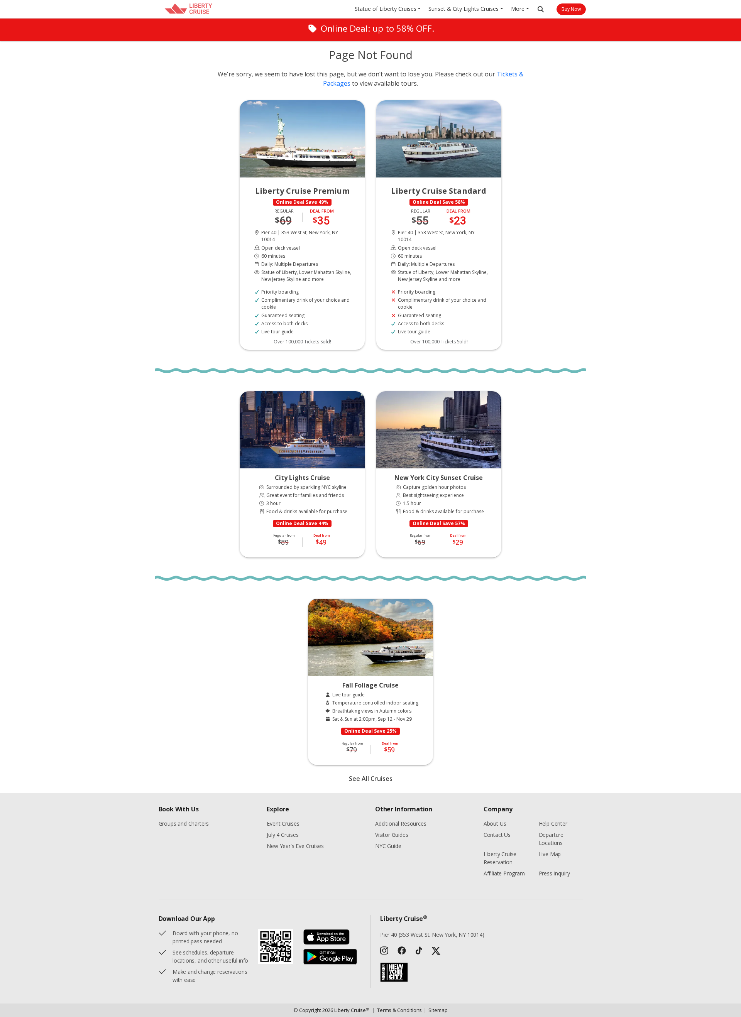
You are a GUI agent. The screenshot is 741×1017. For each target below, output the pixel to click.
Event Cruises (283, 823)
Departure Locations (551, 838)
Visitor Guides (391, 834)
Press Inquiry (554, 873)
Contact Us (497, 834)
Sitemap (435, 1010)
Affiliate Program (504, 873)
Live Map (550, 854)
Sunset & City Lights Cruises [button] (463, 8)
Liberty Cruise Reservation (500, 858)
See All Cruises (370, 778)
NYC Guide (388, 846)
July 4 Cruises (283, 834)
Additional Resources (400, 823)
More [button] (517, 8)
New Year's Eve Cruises (295, 846)
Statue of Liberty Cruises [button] (385, 8)
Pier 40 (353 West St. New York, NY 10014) (432, 934)
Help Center (553, 823)
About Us (495, 823)
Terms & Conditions (397, 1010)
